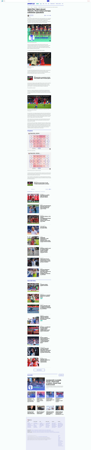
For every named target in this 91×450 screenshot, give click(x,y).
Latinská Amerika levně (54, 426)
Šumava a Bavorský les (54, 424)
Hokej (43, 3)
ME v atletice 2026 (41, 425)
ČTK (38, 436)
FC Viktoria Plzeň (43, 191)
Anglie (41, 336)
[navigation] (0, 1)
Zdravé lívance (47, 424)
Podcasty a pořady (58, 3)
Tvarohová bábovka (48, 425)
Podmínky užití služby (60, 441)
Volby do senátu (29, 426)
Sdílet (48, 15)
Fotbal (41, 3)
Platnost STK (59, 427)
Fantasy (37, 3)
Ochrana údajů (59, 442)
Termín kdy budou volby (30, 425)
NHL (40, 427)
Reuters (41, 436)
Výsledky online (52, 3)
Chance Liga (41, 315)
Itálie (41, 283)
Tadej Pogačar (35, 425)
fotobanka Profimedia (45, 436)
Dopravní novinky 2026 (60, 424)
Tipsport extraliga (42, 347)
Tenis (46, 3)
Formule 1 (41, 426)
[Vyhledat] (48, 1)
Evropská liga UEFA (37, 191)
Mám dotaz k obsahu (60, 443)
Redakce (59, 435)
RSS (58, 436)
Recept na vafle (47, 426)
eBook (46, 15)
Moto (48, 3)
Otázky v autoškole (60, 426)
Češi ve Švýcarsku (54, 425)
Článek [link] (29, 54)
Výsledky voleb (29, 424)
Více (62, 3)
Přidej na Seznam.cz (60, 440)
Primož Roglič (35, 426)
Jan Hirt (34, 424)
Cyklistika (41, 247)
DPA (39, 436)
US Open (41, 236)
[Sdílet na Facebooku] (49, 189)
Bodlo (35, 76)
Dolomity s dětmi (54, 427)
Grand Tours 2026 (35, 427)
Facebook (59, 437)
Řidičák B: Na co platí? (60, 425)
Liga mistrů (41, 215)
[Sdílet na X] (50, 189)
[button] (39, 33)
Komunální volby (29, 427)
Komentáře (30, 375)
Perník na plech (47, 427)
